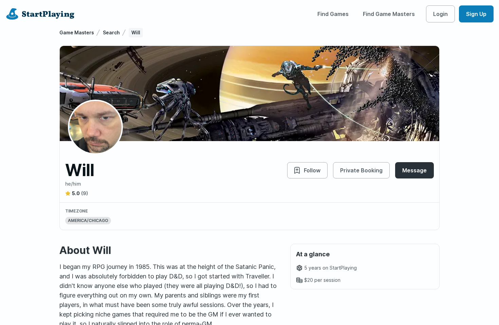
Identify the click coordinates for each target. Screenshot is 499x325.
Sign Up (476, 14)
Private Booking (361, 170)
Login (440, 14)
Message (414, 170)
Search (111, 32)
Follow (312, 170)
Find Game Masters (389, 14)
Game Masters (76, 32)
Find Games (333, 14)
